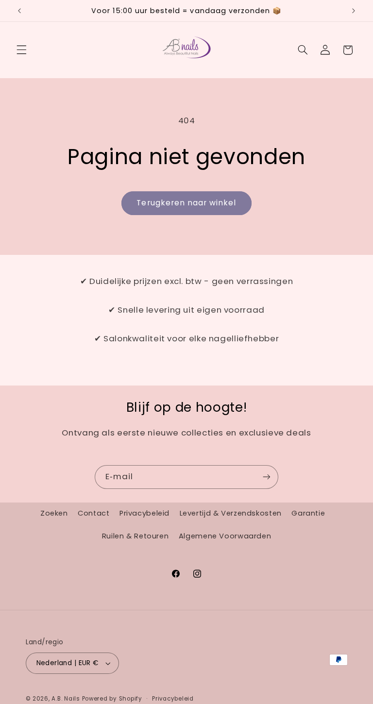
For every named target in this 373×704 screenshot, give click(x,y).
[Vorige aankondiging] (19, 10)
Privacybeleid (144, 513)
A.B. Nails (65, 699)
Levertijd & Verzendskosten (231, 513)
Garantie (308, 513)
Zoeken (54, 513)
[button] (21, 50)
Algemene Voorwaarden (225, 536)
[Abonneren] (266, 477)
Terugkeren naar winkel (186, 202)
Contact (93, 513)
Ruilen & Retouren (135, 536)
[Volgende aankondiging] (353, 10)
